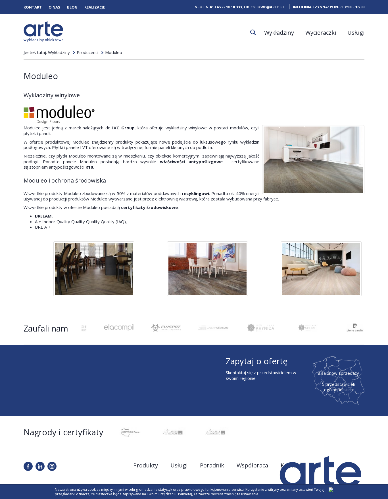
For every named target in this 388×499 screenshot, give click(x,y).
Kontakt (33, 7)
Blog (72, 7)
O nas (54, 7)
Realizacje (94, 7)
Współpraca (252, 465)
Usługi (355, 32)
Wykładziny (279, 32)
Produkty (145, 465)
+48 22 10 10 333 (228, 6)
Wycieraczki (320, 32)
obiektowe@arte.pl (264, 6)
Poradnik (212, 465)
